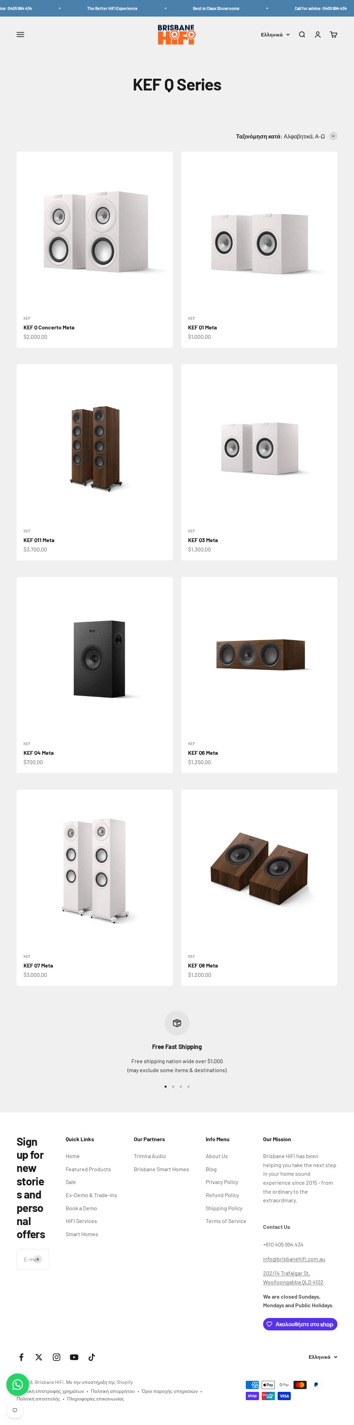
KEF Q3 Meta (203, 540)
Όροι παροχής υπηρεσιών (170, 1391)
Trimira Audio (150, 1156)
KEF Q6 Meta (203, 752)
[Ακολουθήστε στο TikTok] (91, 1357)
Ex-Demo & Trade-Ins (91, 1195)
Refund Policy (222, 1195)
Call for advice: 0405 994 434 (308, 8)
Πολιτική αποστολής (38, 1399)
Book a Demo (81, 1208)
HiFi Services (81, 1220)
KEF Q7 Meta (38, 965)
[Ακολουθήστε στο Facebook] (21, 1357)
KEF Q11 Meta (39, 540)
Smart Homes (82, 1234)
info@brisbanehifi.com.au (294, 1258)
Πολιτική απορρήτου (113, 1391)
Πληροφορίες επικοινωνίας (95, 1399)
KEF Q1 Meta (202, 327)
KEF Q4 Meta (39, 752)
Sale (71, 1181)
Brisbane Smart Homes (161, 1169)
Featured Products (88, 1169)
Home (73, 1156)
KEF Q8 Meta (203, 965)
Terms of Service (226, 1220)
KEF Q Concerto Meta (49, 327)
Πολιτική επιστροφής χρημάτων (50, 1391)
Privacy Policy (222, 1181)
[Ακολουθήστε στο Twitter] (39, 1357)
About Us (217, 1156)
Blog (211, 1169)
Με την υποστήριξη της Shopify (99, 1382)
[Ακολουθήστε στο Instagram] (56, 1357)
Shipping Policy (224, 1208)
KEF (27, 318)
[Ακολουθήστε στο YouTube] (74, 1357)
